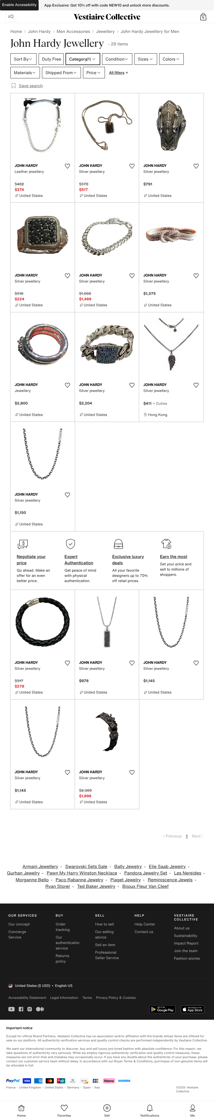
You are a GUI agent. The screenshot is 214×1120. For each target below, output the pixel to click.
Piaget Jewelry (125, 880)
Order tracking (63, 927)
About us (181, 928)
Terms (87, 997)
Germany (73, 1087)
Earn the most (173, 556)
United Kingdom (30, 1087)
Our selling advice (104, 934)
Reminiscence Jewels (170, 880)
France (11, 1087)
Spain (87, 1087)
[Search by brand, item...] (10, 17)
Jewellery (105, 31)
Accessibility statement (27, 997)
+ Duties (160, 403)
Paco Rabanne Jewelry (79, 880)
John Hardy (39, 31)
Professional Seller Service (107, 955)
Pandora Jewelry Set (145, 873)
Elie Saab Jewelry (167, 866)
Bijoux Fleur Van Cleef (145, 886)
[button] (203, 16)
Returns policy (62, 958)
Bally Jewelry (128, 866)
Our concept (19, 924)
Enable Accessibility (19, 5)
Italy (97, 1087)
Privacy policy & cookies (116, 997)
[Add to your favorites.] (67, 166)
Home (16, 31)
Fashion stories (187, 958)
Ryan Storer (57, 886)
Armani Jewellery (40, 866)
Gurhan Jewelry (23, 873)
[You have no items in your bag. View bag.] (203, 16)
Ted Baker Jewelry (96, 886)
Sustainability (185, 936)
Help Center (145, 924)
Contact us (144, 932)
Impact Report (186, 943)
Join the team (186, 951)
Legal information (64, 997)
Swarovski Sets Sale (86, 866)
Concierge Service (17, 934)
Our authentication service (68, 943)
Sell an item (105, 945)
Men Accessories (73, 31)
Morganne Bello (32, 880)
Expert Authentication (78, 559)
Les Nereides (187, 873)
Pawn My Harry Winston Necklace (82, 873)
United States (54, 1087)
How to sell (104, 924)
